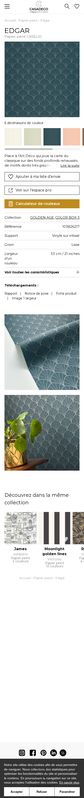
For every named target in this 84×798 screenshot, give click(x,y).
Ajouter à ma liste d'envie (38, 176)
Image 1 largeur (24, 298)
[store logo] (42, 7)
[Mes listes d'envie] (77, 6)
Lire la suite (70, 165)
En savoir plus (69, 782)
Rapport (10, 293)
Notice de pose (37, 293)
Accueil (10, 20)
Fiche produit (66, 293)
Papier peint (28, 20)
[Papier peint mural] (63, 754)
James (20, 549)
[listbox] (42, 137)
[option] (13, 137)
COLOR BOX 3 (67, 217)
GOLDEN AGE (42, 217)
